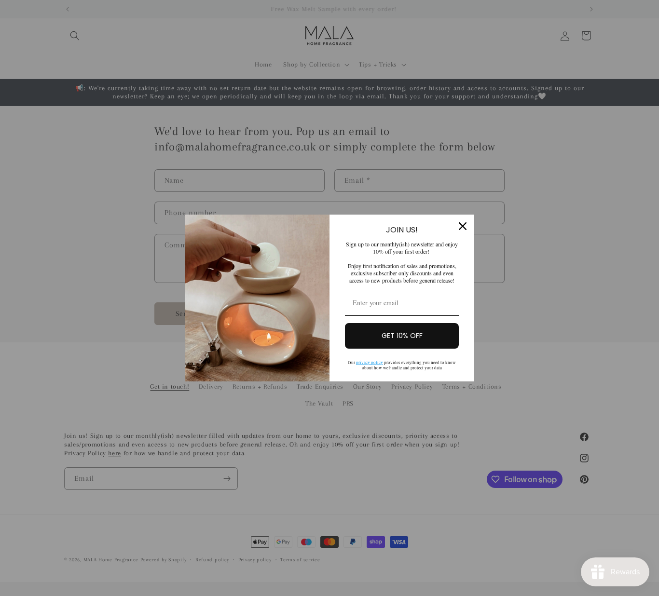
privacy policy (369, 363)
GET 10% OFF (402, 335)
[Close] (462, 226)
